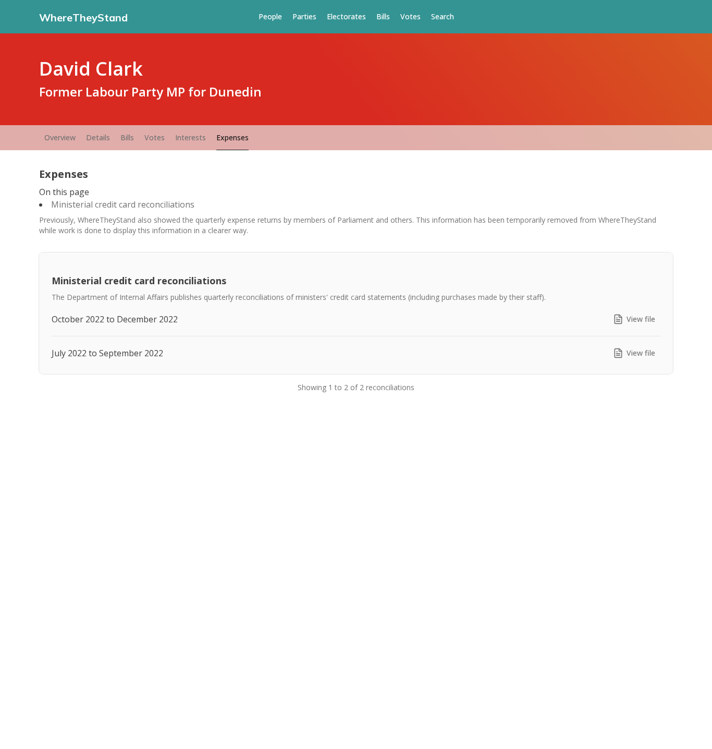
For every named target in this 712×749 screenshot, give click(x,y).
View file (641, 319)
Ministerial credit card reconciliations (122, 204)
